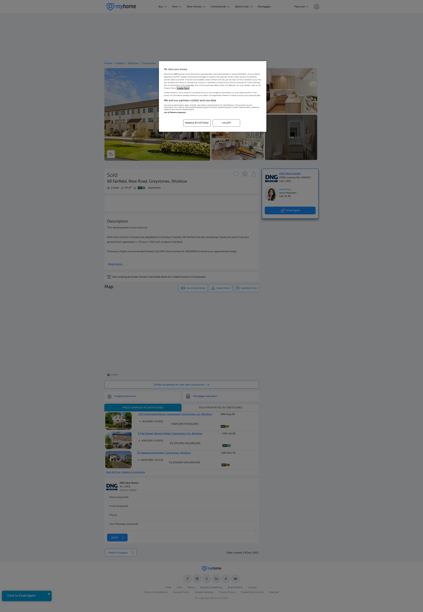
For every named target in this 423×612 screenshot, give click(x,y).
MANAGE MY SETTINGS (197, 123)
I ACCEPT (226, 123)
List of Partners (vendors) (175, 112)
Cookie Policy (183, 88)
